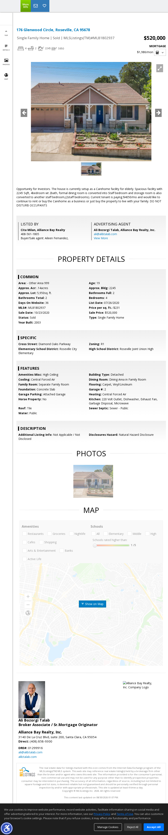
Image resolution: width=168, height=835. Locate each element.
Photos (6, 64)
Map (6, 79)
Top (6, 35)
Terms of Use (125, 814)
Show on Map (93, 604)
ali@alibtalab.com (105, 234)
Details (6, 50)
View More (101, 238)
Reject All (132, 827)
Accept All (154, 827)
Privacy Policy (102, 814)
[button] (6, 828)
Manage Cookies (108, 827)
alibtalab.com (27, 757)
